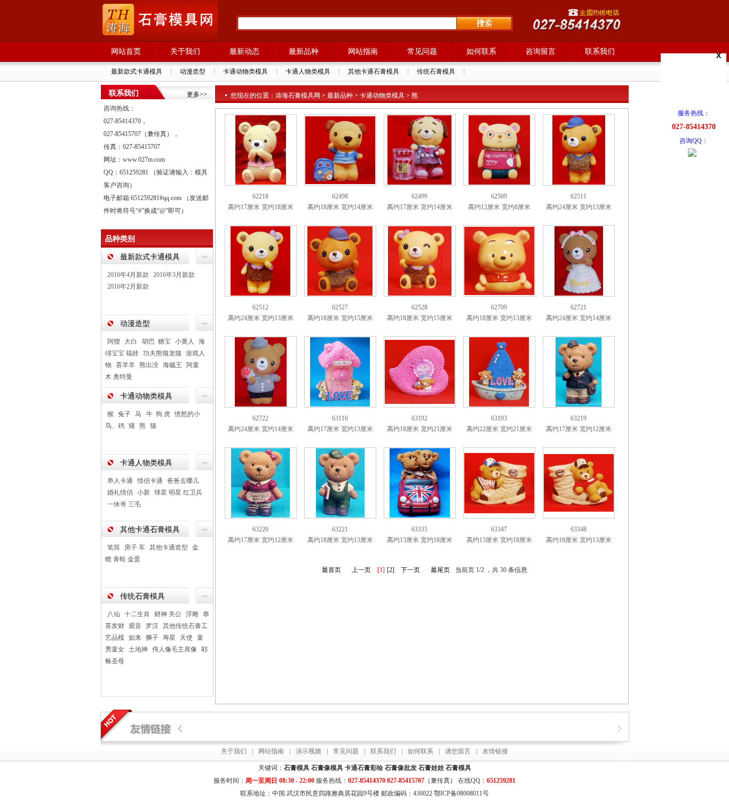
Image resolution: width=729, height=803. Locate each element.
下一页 (410, 570)
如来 (135, 637)
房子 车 (134, 547)
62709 (499, 307)
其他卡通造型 (168, 547)
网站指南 (363, 51)
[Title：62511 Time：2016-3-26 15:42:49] (578, 149)
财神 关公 (167, 614)
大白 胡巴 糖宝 (147, 341)
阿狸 (113, 341)
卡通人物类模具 (308, 71)
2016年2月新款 (128, 286)
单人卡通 (120, 480)
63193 (499, 418)
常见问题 (422, 51)
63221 (340, 529)
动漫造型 (192, 71)
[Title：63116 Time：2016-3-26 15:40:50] (340, 371)
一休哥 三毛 (124, 504)
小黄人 (184, 341)
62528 (419, 307)
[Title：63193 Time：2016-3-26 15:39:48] (499, 371)
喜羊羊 (125, 365)
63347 (499, 529)
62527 (340, 307)
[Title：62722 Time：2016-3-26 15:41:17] (261, 371)
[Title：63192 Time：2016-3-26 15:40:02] (420, 371)
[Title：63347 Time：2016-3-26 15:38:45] (499, 482)
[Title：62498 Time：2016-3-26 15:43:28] (340, 149)
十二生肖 (137, 614)
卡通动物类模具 (245, 71)
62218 (260, 196)
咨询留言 (541, 51)
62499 (419, 196)
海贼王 (172, 365)
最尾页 (440, 570)
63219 (578, 418)
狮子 (152, 637)
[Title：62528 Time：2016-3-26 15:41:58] (419, 260)
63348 (578, 529)
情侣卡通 (150, 480)
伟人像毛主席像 (174, 649)
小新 (143, 492)
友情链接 (495, 751)
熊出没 (149, 365)
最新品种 (304, 51)
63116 (340, 418)
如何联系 (481, 51)
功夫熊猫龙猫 (162, 353)
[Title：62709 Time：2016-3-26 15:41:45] (499, 260)
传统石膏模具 (436, 71)
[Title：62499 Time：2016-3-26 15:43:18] (419, 149)
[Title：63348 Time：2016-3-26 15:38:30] (579, 482)
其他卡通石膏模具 (373, 71)
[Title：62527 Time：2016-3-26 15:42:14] (340, 260)
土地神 (138, 649)
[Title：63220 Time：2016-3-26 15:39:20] (260, 482)
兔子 (124, 414)
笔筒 (113, 547)
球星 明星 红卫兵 (178, 492)
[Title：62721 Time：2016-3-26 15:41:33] (578, 260)
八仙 (113, 614)
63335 (419, 529)
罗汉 (152, 626)
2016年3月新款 (174, 275)
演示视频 (308, 751)
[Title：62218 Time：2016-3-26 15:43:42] (260, 149)
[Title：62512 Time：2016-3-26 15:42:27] (260, 260)
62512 (260, 307)
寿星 (169, 637)
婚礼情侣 (120, 492)
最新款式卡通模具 (136, 71)
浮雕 (192, 614)
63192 (419, 418)
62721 (578, 307)
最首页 (331, 570)
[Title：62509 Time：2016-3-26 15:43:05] (499, 149)
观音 (135, 626)
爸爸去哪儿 (183, 480)
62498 (340, 196)
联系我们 (600, 51)
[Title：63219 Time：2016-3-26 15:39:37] (578, 371)
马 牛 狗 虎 (152, 414)
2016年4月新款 (128, 275)
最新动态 (244, 51)
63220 (260, 529)
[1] (381, 570)
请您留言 (458, 751)
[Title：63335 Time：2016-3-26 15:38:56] (420, 482)
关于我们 (185, 51)
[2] (390, 570)
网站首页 (126, 51)
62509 (499, 196)
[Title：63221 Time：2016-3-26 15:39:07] (340, 482)
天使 (186, 637)
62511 (578, 196)
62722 (260, 418)
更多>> (197, 94)
